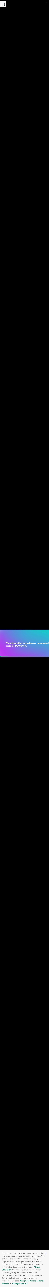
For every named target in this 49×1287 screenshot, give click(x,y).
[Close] (46, 3)
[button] (46, 1253)
